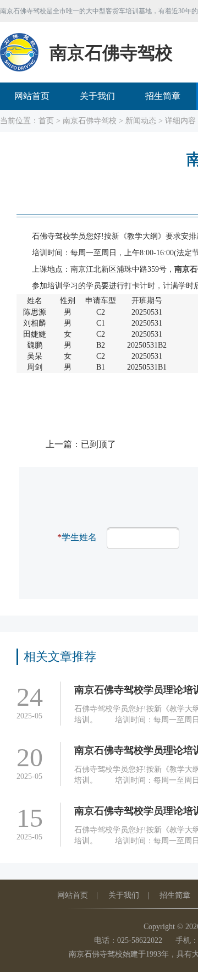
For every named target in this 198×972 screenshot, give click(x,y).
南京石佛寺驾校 (90, 121)
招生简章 (162, 96)
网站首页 (32, 96)
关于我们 (97, 96)
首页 (46, 121)
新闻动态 (140, 121)
